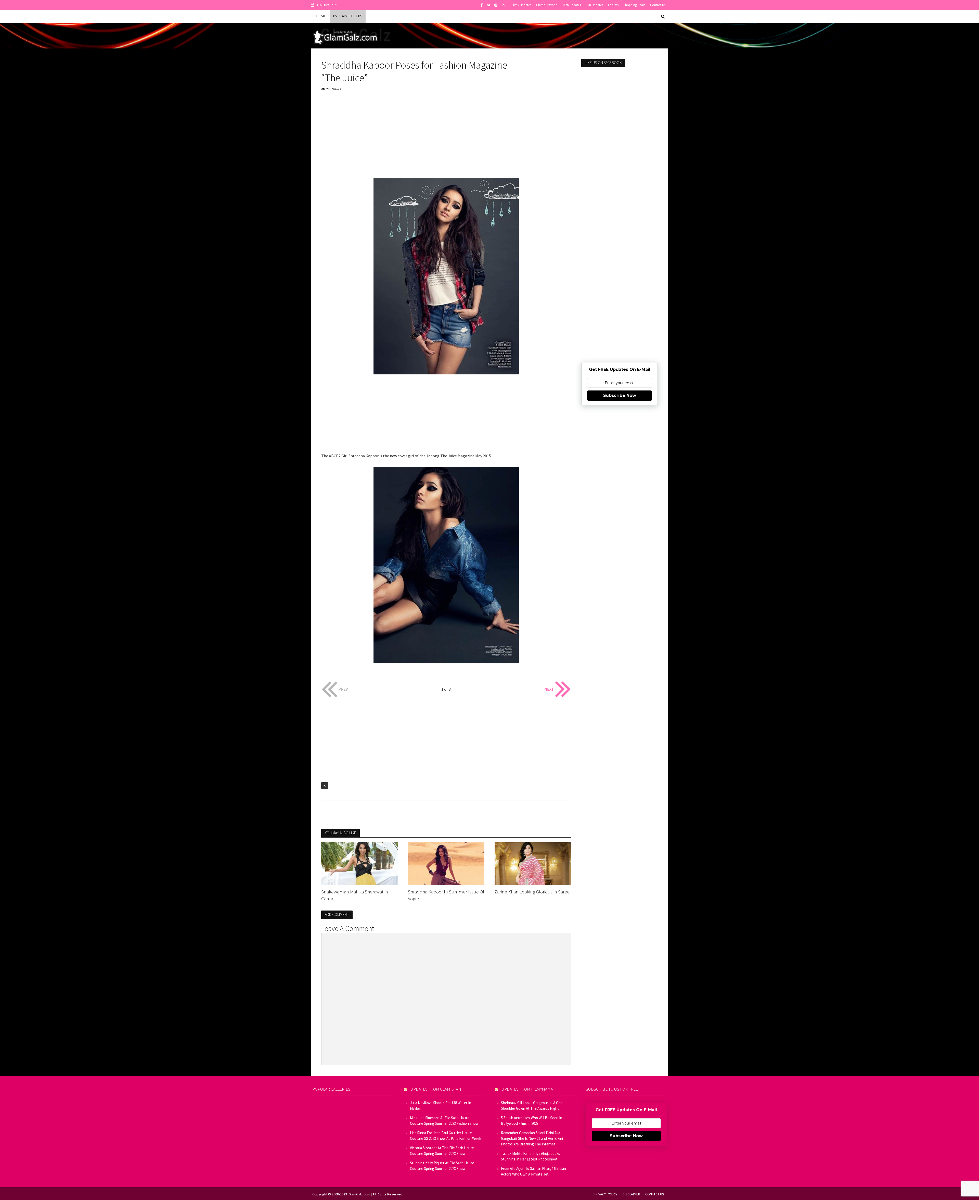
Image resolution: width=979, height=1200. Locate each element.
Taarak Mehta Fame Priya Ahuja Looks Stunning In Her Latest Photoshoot (530, 1156)
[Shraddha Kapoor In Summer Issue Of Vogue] (446, 863)
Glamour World (546, 5)
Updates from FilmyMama (527, 1089)
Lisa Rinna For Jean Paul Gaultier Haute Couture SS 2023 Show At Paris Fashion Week (445, 1135)
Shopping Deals (634, 5)
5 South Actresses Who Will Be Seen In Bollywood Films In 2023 (531, 1120)
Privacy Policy (605, 1194)
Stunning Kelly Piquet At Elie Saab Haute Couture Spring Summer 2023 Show (442, 1165)
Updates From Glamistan (435, 1089)
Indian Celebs (347, 16)
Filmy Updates (521, 5)
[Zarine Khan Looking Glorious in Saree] (533, 863)
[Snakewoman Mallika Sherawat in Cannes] (359, 863)
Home (320, 16)
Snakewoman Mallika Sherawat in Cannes (354, 895)
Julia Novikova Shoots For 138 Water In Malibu (440, 1105)
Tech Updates (571, 5)
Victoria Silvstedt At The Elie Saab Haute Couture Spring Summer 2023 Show (442, 1150)
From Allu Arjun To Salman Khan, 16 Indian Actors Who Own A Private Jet (533, 1171)
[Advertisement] (446, 134)
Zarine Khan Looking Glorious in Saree (532, 892)
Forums (613, 5)
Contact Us (657, 5)
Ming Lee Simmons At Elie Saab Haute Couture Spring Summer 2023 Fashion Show (444, 1120)
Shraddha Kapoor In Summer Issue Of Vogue (446, 895)
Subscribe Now (619, 395)
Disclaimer (631, 1194)
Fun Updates (594, 5)
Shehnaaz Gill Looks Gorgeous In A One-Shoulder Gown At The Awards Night (532, 1105)
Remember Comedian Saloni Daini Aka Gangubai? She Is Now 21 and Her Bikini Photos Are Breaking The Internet (532, 1138)
